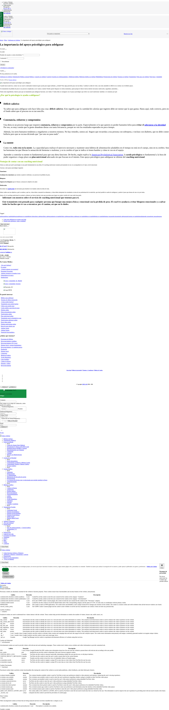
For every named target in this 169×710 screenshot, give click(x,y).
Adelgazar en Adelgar (14, 40)
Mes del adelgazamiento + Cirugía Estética (19, 527)
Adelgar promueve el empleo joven (10, 273)
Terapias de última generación (9, 300)
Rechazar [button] (5, 573)
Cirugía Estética (8, 469)
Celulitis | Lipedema (12, 504)
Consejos (48, 77)
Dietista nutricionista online (8, 324)
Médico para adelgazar (7, 298)
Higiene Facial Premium (14, 513)
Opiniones (6, 537)
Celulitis (9, 453)
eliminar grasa (107, 216)
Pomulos (9, 497)
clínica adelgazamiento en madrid (52, 216)
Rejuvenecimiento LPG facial (9, 343)
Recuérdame (5, 61)
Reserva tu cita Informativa (11, 557)
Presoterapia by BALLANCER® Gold (18, 447)
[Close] (6, 49)
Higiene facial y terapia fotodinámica (11, 345)
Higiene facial (5, 351)
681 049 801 (7, 13)
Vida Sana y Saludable (155, 77)
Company (2, 400)
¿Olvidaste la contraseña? (7, 68)
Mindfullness (99, 77)
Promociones (7, 524)
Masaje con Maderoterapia (14, 454)
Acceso (3, 64)
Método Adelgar (8, 439)
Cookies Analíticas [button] (5, 610)
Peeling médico (11, 491)
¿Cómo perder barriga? (7, 302)
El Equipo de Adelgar (10, 535)
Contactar (6, 543)
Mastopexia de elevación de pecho (16, 477)
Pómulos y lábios (5, 363)
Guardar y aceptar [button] (5, 709)
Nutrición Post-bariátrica (7, 332)
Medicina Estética (6, 355)
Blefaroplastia (11, 473)
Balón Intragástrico (12, 461)
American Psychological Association (107, 154)
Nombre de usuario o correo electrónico (11, 55)
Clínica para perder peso (7, 306)
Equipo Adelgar (12, 80)
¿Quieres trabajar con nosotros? (9, 269)
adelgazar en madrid (23, 216)
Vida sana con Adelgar (142, 77)
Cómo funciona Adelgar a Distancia (13, 553)
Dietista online (5, 310)
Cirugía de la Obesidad (10, 458)
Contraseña (3, 58)
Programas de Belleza (7, 339)
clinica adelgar (39, 216)
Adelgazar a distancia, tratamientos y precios (16, 554)
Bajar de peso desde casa (8, 326)
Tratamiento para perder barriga (9, 304)
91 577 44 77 (7, 8)
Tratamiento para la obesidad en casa (11, 318)
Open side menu (5, 224)
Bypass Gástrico (11, 466)
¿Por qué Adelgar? (6, 265)
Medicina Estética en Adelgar (87, 77)
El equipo (3, 267)
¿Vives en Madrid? (9, 559)
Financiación (7, 532)
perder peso (146, 216)
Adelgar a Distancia (9, 521)
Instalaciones (4, 277)
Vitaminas (10, 500)
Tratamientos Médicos (10, 440)
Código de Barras (6, 361)
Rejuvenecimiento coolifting (9, 341)
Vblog (5, 542)
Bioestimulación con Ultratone (15, 450)
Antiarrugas (10, 489)
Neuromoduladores (12, 494)
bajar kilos (32, 216)
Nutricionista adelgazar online (9, 320)
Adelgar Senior (5, 330)
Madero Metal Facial (13, 518)
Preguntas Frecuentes (7, 271)
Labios (9, 496)
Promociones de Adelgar (110, 77)
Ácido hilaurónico (6, 357)
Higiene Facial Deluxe (13, 515)
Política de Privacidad (12, 420)
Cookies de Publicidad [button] (6, 640)
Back (8, 443)
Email (1, 423)
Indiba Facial (10, 516)
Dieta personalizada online (8, 312)
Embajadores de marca (7, 275)
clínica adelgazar (65, 216)
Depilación (4, 349)
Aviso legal (68, 370)
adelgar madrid (8, 216)
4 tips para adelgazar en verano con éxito (15, 219)
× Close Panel (4, 546)
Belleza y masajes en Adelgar (38, 77)
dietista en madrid (99, 216)
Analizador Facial (12, 510)
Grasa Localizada (8, 442)
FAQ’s (5, 539)
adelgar (2, 216)
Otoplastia (10, 472)
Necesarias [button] (3, 585)
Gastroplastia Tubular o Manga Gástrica (18, 464)
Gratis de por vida (8, 534)
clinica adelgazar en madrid (77, 216)
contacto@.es (6, 252)
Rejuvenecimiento (6, 365)
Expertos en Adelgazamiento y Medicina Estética (65, 77)
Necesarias (5, 587)
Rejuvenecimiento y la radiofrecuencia (11, 347)
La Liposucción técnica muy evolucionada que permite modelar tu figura (27, 480)
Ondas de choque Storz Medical (16, 445)
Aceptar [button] (5, 569)
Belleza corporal (24, 77)
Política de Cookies (98, 370)
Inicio (1, 40)
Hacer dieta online (6, 322)
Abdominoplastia (12, 481)
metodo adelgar (121, 216)
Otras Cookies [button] (4, 696)
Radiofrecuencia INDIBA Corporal (17, 448)
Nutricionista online (6, 314)
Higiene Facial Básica (13, 512)
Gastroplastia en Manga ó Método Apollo (18, 462)
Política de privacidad (77, 370)
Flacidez (9, 502)
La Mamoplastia (11, 475)
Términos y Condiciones (87, 370)
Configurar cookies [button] (8, 576)
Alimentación (16, 77)
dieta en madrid (89, 216)
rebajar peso (153, 216)
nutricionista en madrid (132, 216)
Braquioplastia (11, 478)
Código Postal (4, 415)
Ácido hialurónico (12, 499)
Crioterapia (4, 353)
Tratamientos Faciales (9, 507)
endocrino (114, 216)
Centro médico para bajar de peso (10, 308)
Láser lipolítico (5, 359)
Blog (5, 40)
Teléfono (6, 411)
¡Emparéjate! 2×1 (12, 529)
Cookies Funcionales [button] (6, 665)
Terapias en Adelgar (123, 77)
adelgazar (15, 216)
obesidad (140, 216)
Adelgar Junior (5, 328)
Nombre (20, 409)
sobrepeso (159, 216)
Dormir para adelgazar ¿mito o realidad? (15, 221)
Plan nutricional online (7, 316)
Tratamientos (132, 77)
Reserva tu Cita (128, 34)
